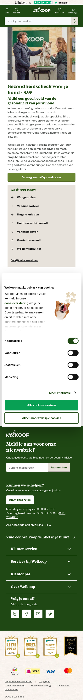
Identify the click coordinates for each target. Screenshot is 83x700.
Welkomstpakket (29, 249)
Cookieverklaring (15, 685)
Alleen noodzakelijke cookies (41, 417)
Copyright (44, 681)
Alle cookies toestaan (41, 405)
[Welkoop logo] (42, 9)
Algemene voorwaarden (18, 681)
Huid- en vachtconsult (32, 223)
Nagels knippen (28, 214)
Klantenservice (20, 500)
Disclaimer (64, 685)
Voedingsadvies (28, 206)
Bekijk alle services (24, 260)
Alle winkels (11, 689)
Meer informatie (60, 392)
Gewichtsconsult (29, 240)
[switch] (73, 353)
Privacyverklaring (41, 685)
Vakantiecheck (27, 231)
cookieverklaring (16, 302)
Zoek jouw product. (20, 21)
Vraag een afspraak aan (41, 177)
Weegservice (26, 197)
